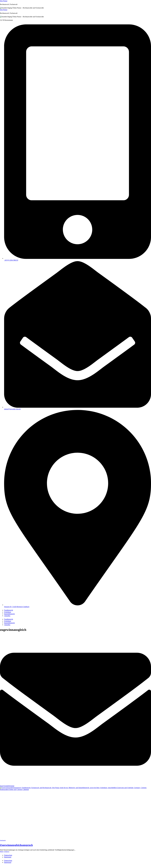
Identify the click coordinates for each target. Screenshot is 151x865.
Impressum (7, 857)
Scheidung (7, 612)
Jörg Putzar (3, 1)
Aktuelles (7, 616)
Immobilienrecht (9, 614)
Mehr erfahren (4, 852)
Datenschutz (8, 855)
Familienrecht (8, 610)
